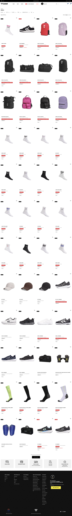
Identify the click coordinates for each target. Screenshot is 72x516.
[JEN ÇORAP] (27, 212)
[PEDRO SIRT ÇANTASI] (63, 102)
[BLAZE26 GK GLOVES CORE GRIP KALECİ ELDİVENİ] (63, 358)
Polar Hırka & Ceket (44, 501)
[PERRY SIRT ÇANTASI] (45, 29)
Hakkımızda (6, 476)
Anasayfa (2, 8)
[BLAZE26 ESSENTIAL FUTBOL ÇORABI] (9, 393)
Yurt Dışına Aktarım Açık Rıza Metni (36, 488)
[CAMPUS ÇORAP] (9, 29)
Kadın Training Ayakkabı (44, 492)
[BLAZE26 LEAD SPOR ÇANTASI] (45, 358)
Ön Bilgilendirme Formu (25, 479)
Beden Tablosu (15, 479)
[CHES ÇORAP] (63, 212)
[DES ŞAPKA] (9, 285)
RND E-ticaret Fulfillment (9, 513)
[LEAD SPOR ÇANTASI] (27, 430)
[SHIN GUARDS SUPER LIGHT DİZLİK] (9, 430)
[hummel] (6, 3)
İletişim (15, 482)
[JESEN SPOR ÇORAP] (63, 175)
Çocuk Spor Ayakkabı (44, 485)
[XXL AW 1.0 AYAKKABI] (63, 285)
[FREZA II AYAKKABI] (45, 322)
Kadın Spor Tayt (43, 491)
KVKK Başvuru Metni (35, 476)
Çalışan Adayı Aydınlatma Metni (36, 479)
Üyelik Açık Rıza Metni (35, 485)
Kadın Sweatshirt (44, 482)
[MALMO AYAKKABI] (27, 29)
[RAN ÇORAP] (63, 139)
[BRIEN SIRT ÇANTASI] (63, 66)
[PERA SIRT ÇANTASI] (27, 102)
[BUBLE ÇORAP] (45, 248)
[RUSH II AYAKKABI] (9, 358)
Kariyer (5, 479)
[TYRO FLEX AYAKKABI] (9, 322)
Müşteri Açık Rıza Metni (35, 482)
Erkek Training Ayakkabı (44, 488)
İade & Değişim (15, 476)
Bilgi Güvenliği (25, 476)
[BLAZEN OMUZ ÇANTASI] (9, 102)
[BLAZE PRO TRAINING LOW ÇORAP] (45, 393)
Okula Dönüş (43, 504)
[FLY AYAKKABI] (45, 430)
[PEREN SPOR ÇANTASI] (27, 66)
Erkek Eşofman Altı (44, 479)
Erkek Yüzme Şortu (44, 495)
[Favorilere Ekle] (16, 18)
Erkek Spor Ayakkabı (44, 476)
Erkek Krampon (43, 498)
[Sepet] (70, 4)
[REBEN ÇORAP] (9, 139)
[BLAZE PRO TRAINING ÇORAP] (40, 414)
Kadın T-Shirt (43, 489)
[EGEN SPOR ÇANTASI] (45, 66)
